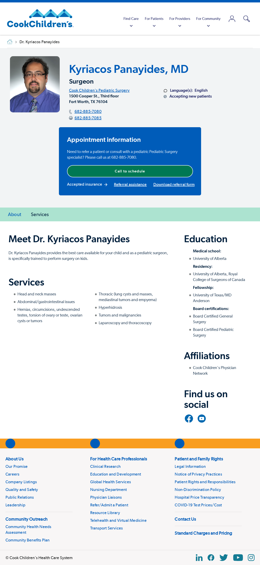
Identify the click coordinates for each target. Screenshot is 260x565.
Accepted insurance (84, 184)
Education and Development (115, 474)
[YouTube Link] (238, 557)
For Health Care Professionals (118, 458)
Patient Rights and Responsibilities (205, 481)
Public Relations (19, 497)
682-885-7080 (88, 111)
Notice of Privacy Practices (198, 474)
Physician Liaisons (106, 497)
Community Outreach (26, 519)
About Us (14, 458)
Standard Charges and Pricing (203, 533)
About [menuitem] (14, 214)
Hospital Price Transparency (199, 497)
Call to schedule (130, 171)
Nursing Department (108, 489)
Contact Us (185, 519)
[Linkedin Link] (199, 557)
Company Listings (21, 481)
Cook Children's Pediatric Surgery (99, 90)
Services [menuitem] (40, 214)
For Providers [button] (179, 18)
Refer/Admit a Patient (109, 505)
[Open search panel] (246, 18)
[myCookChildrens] (232, 18)
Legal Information (190, 466)
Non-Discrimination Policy (198, 489)
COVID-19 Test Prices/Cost (198, 505)
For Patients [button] (154, 18)
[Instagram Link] (251, 557)
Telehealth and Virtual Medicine (118, 520)
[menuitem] (131, 18)
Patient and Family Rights (199, 458)
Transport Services (106, 528)
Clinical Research (105, 466)
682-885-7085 (88, 117)
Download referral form (174, 184)
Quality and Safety (21, 489)
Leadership (15, 505)
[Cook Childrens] (38, 18)
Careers (12, 474)
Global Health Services (110, 481)
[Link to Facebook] (189, 418)
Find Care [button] (131, 18)
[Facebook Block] (211, 557)
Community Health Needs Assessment (28, 529)
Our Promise (16, 466)
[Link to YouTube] (202, 418)
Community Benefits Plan (27, 540)
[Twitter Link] (223, 557)
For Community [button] (208, 18)
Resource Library (105, 512)
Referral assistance (130, 184)
